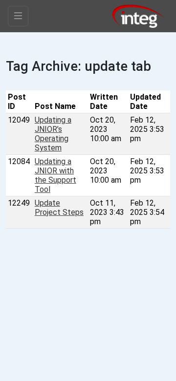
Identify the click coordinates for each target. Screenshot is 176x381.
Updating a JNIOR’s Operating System (53, 133)
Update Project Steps (59, 207)
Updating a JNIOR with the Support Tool (55, 175)
